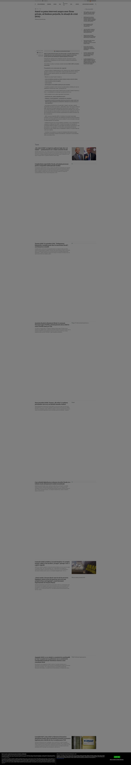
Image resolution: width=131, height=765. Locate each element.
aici (4, 761)
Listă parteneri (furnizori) (60, 758)
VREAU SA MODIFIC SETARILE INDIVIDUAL (117, 759)
